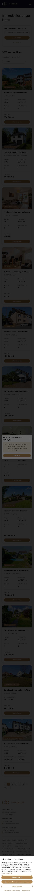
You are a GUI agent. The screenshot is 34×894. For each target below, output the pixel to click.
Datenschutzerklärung (12, 890)
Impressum (26, 890)
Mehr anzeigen (6, 873)
